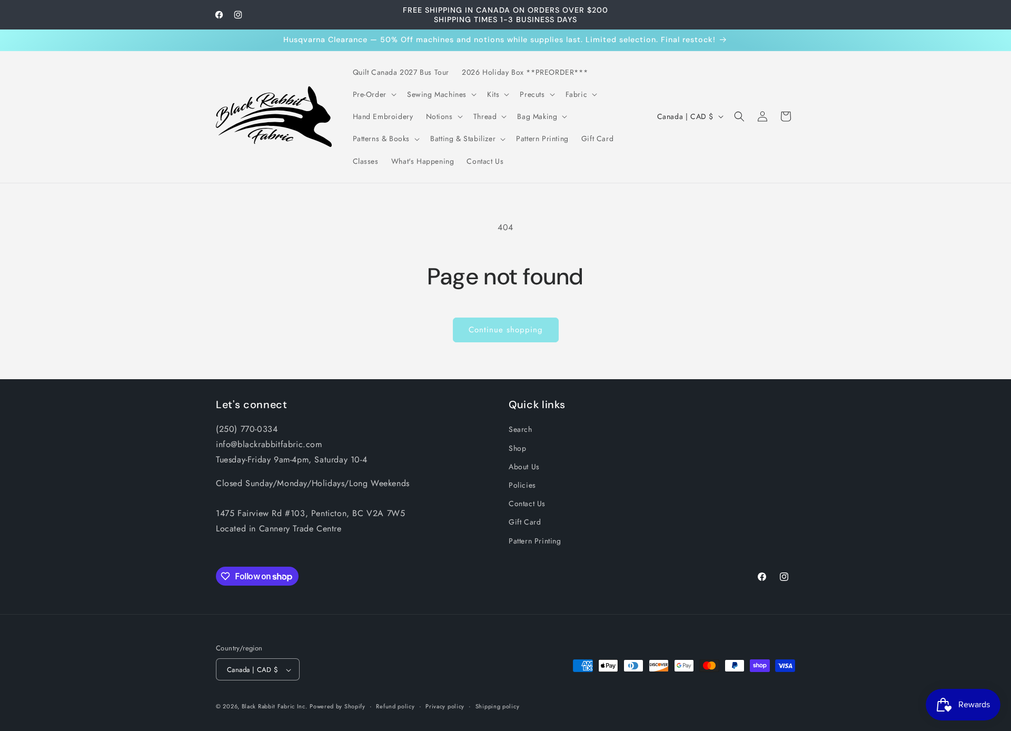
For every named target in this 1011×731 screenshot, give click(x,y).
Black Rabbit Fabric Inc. (275, 707)
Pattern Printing (535, 540)
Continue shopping (506, 329)
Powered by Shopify (337, 707)
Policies (522, 484)
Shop (517, 447)
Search (520, 429)
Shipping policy (497, 706)
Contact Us (527, 503)
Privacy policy (444, 706)
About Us (524, 466)
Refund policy (395, 706)
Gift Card (525, 522)
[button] (373, 94)
